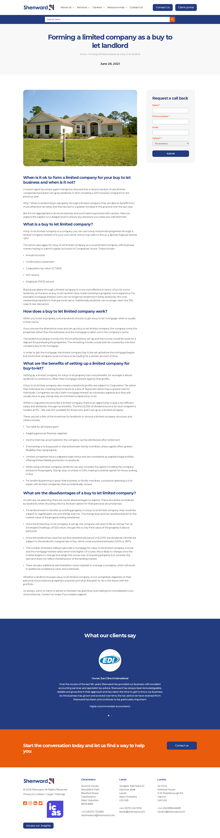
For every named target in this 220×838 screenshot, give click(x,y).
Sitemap (60, 794)
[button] (108, 715)
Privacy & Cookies (33, 794)
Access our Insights (38, 825)
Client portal (186, 7)
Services (82, 7)
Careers (97, 7)
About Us (66, 7)
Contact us (182, 745)
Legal (49, 794)
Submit (171, 153)
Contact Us (136, 7)
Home (83, 54)
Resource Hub (115, 7)
